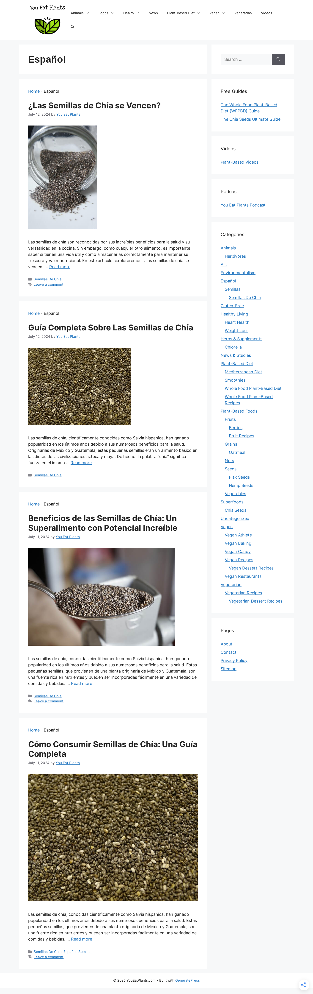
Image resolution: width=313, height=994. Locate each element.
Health (128, 13)
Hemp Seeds (241, 485)
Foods (103, 13)
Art (224, 264)
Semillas (85, 951)
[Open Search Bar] (72, 27)
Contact (228, 652)
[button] (89, 13)
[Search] (278, 59)
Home (34, 91)
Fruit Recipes (241, 435)
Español (70, 951)
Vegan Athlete (238, 535)
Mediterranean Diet (243, 371)
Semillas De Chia (48, 279)
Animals (77, 13)
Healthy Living (234, 314)
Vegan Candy (238, 551)
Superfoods (232, 502)
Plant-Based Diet (181, 13)
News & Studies (236, 355)
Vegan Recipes (239, 559)
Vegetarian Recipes (243, 592)
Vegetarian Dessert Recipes (255, 601)
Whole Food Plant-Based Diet (253, 388)
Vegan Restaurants (243, 576)
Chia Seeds (235, 510)
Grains (231, 444)
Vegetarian (243, 13)
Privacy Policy (234, 660)
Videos (266, 13)
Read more (59, 266)
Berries (235, 427)
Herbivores (235, 256)
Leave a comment (48, 284)
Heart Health (237, 322)
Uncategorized (235, 518)
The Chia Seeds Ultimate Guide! (251, 119)
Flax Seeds (239, 477)
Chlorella (233, 347)
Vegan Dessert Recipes (251, 568)
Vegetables (235, 493)
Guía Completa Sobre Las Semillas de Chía (110, 327)
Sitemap (228, 668)
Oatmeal (237, 452)
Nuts (229, 460)
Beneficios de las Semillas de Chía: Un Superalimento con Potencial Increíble (102, 523)
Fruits (230, 419)
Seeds (230, 468)
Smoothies (235, 380)
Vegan (214, 13)
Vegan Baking (238, 543)
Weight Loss (236, 330)
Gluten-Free (232, 305)
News (153, 13)
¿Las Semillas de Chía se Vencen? (94, 105)
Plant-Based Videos (239, 162)
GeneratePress (187, 980)
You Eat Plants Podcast (243, 205)
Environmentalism (238, 272)
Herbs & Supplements (241, 338)
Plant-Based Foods (239, 411)
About (226, 644)
